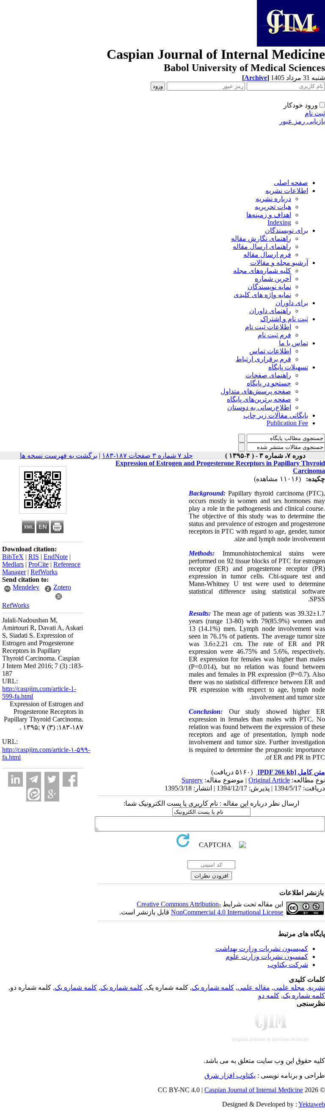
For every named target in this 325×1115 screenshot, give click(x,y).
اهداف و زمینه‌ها (268, 214)
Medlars (13, 564)
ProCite (38, 564)
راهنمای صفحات (268, 375)
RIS (33, 556)
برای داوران (291, 302)
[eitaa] (33, 794)
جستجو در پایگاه (269, 383)
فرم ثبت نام (274, 335)
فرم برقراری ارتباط (263, 359)
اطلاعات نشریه (286, 190)
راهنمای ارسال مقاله (262, 246)
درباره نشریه (273, 198)
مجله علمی (289, 987)
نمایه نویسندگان (269, 286)
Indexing (279, 222)
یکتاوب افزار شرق (230, 1075)
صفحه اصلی (291, 182)
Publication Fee (287, 423)
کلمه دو (268, 995)
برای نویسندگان (286, 230)
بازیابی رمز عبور (302, 121)
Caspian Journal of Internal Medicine (253, 1089)
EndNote (56, 556)
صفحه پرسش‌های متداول (255, 391)
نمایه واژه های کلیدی (262, 294)
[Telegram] (33, 779)
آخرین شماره (273, 278)
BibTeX (13, 556)
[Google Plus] (51, 794)
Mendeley (26, 587)
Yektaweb (311, 1104)
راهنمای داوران (270, 310)
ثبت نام (315, 113)
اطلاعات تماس (270, 351)
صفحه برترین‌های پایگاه (259, 399)
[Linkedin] (15, 779)
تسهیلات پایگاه (288, 367)
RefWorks (44, 571)
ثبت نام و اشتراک (284, 318)
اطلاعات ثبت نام (268, 326)
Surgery (192, 780)
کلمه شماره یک (213, 987)
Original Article (269, 780)
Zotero (62, 587)
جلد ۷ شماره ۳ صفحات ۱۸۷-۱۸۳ (147, 455)
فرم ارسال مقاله (267, 254)
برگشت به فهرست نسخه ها (58, 455)
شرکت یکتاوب (287, 964)
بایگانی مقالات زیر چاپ (275, 415)
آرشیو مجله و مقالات (279, 262)
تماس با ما (293, 343)
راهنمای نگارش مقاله (261, 238)
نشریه (316, 987)
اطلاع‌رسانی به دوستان (259, 407)
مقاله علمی (253, 987)
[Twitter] (51, 779)
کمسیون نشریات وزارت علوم (267, 956)
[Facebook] (70, 779)
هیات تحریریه (273, 206)
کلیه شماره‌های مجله (262, 270)
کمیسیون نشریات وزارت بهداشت (261, 948)
